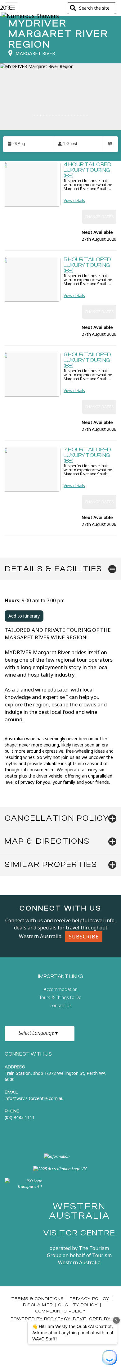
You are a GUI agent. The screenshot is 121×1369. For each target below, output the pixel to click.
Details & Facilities (53, 568)
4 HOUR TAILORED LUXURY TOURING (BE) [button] (87, 170)
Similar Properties (51, 864)
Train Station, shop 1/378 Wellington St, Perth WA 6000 (55, 1076)
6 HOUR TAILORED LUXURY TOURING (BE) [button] (87, 360)
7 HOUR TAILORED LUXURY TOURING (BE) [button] (87, 455)
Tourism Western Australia (85, 1259)
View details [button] (74, 200)
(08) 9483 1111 (20, 1117)
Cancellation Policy (57, 818)
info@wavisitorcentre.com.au (34, 1098)
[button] (28, 144)
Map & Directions (47, 841)
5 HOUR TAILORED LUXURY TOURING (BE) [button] (87, 265)
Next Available (97, 232)
